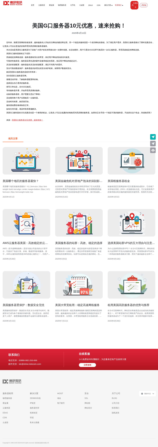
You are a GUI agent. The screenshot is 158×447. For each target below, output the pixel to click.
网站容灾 (88, 408)
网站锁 (87, 403)
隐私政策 (115, 413)
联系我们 (115, 408)
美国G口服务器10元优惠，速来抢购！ (27, 120)
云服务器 (41, 5)
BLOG (114, 398)
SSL (86, 398)
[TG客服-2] (153, 143)
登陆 (144, 5)
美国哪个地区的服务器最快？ (21, 180)
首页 (32, 5)
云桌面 (81, 5)
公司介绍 (115, 403)
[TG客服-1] (153, 137)
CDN (98, 5)
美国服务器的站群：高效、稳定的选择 (78, 243)
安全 (87, 393)
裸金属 (51, 5)
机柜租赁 (33, 413)
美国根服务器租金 (119, 180)
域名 (59, 398)
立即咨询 (87, 365)
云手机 (72, 5)
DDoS (90, 5)
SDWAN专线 (35, 398)
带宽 (32, 418)
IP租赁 (32, 403)
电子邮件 (61, 403)
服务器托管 (34, 408)
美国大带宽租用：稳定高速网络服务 (77, 305)
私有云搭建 (34, 422)
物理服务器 (62, 5)
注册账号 (135, 5)
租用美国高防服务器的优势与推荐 (128, 305)
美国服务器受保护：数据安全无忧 (23, 305)
